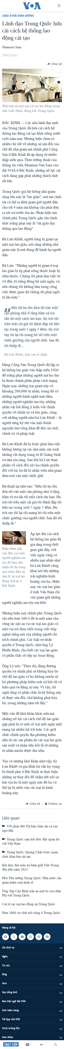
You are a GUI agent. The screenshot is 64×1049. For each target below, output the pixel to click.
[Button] (54, 64)
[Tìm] (55, 1044)
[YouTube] (27, 1044)
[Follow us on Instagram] (30, 936)
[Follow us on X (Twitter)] (13, 936)
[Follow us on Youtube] (22, 936)
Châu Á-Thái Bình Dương (18, 16)
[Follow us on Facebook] (5, 936)
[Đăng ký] (47, 936)
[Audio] (41, 1044)
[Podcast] (38, 936)
